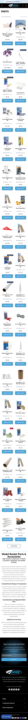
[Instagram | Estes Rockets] (11, 689)
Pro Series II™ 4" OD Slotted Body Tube (7, 471)
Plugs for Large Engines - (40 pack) (20, 500)
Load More (14, 546)
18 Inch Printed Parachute (20, 120)
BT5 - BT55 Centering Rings (7, 441)
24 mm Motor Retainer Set (20, 324)
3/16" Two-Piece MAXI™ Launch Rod (20, 63)
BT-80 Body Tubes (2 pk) (20, 266)
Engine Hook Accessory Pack (7, 354)
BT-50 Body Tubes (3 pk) (7, 207)
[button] (2, 5)
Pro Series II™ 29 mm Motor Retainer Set (21, 178)
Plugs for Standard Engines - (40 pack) (7, 90)
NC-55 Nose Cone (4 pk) (7, 531)
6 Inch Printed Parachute (7, 268)
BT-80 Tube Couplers (20, 413)
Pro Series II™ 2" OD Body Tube (7, 295)
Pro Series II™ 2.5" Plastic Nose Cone (20, 354)
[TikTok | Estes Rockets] (16, 689)
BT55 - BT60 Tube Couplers (7, 500)
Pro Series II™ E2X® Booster (20, 529)
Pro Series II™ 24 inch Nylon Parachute (7, 237)
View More (7, 71)
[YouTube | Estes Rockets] (14, 689)
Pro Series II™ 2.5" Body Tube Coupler (20, 383)
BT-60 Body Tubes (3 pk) (20, 237)
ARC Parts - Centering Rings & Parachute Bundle (7, 35)
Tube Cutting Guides (20, 208)
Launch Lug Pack (20, 92)
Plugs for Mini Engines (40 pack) (20, 441)
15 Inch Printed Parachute (7, 149)
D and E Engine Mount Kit (7, 120)
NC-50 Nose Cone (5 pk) (7, 384)
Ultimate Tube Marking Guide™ (20, 149)
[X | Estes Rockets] (18, 689)
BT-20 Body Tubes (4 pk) (20, 471)
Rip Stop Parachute (7, 62)
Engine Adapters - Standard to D (7, 324)
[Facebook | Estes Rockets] (9, 689)
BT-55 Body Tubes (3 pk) (7, 412)
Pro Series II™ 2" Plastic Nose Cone (20, 295)
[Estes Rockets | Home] (14, 672)
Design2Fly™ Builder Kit (20, 33)
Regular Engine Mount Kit (7, 178)
